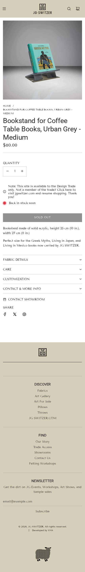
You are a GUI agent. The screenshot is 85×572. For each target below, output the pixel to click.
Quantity (11, 163)
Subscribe (43, 511)
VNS (50, 530)
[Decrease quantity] (7, 171)
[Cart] (77, 8)
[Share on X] (14, 315)
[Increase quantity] (22, 171)
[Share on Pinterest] (24, 315)
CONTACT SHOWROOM (26, 299)
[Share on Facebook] (5, 315)
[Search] (69, 8)
